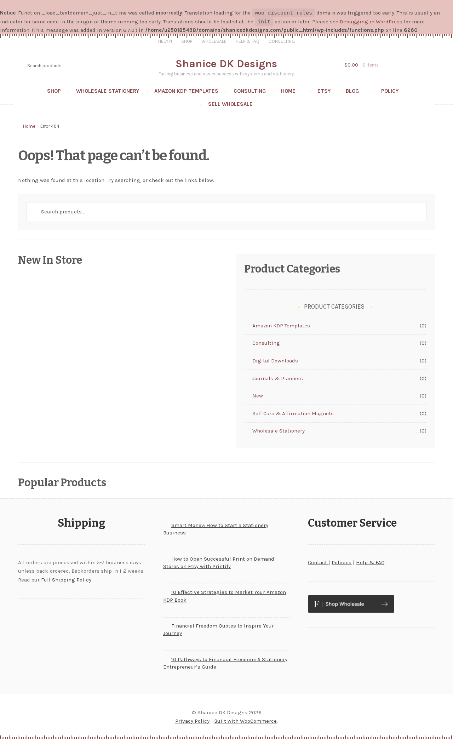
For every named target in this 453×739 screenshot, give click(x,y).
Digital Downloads (275, 360)
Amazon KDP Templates (186, 91)
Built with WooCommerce (245, 721)
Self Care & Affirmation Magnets (293, 413)
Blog (352, 91)
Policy (389, 91)
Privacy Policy (192, 721)
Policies (341, 562)
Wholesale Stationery (107, 91)
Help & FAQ (247, 41)
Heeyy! (165, 41)
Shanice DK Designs (226, 63)
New (257, 396)
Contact (318, 562)
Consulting (282, 41)
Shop (186, 41)
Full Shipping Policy (66, 580)
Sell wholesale (230, 104)
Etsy (324, 91)
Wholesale (213, 41)
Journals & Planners (277, 378)
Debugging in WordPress (371, 21)
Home (288, 91)
